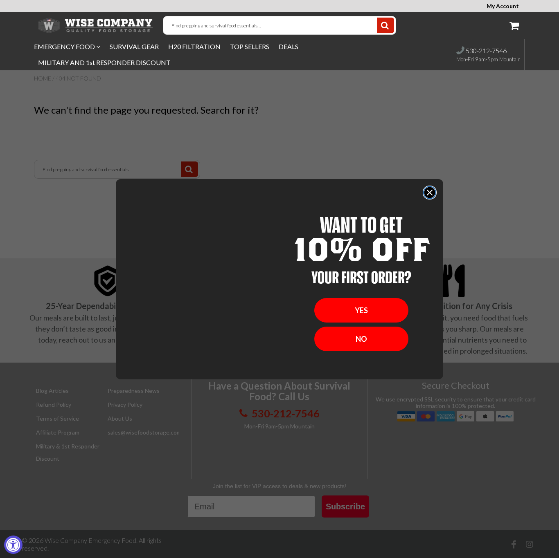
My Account (503, 6)
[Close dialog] (430, 192)
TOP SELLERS (249, 46)
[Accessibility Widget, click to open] (13, 545)
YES (361, 310)
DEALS (288, 46)
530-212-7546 (485, 50)
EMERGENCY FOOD (65, 46)
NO (361, 338)
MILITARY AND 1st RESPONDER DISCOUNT (104, 62)
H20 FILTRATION (194, 46)
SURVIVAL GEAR (134, 46)
